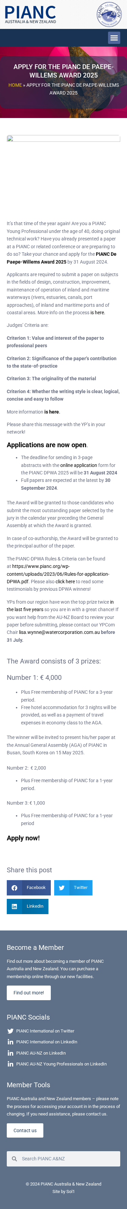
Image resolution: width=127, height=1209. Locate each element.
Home (15, 85)
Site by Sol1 (63, 1191)
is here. (97, 312)
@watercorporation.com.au (70, 632)
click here (65, 581)
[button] (114, 38)
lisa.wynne (30, 632)
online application (78, 465)
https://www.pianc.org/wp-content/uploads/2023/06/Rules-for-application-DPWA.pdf (58, 574)
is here (51, 412)
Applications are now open (46, 445)
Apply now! (23, 838)
